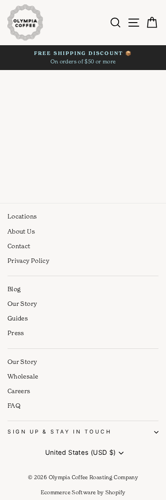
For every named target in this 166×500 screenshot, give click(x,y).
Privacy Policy (28, 260)
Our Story (22, 303)
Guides (18, 318)
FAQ (14, 405)
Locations (22, 216)
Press (16, 332)
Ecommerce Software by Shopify (83, 492)
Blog (14, 289)
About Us (21, 231)
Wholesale (23, 376)
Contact (19, 246)
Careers (19, 391)
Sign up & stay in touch (60, 432)
